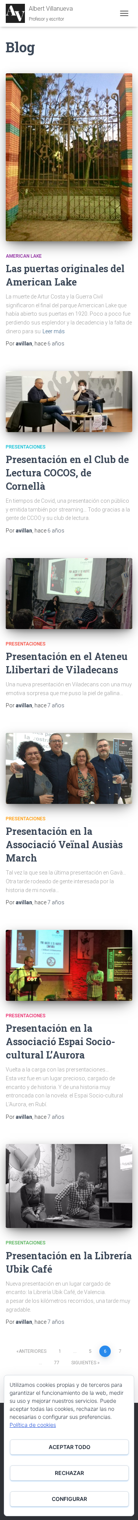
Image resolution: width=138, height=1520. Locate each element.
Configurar (69, 1499)
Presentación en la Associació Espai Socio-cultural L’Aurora (60, 1041)
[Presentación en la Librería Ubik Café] (69, 1186)
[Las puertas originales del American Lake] (69, 157)
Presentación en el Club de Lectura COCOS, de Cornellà (67, 472)
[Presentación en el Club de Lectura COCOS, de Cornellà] (69, 401)
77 (56, 1362)
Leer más (54, 331)
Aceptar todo (69, 1447)
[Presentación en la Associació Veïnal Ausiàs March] (69, 768)
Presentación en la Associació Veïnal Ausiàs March (64, 844)
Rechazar (69, 1473)
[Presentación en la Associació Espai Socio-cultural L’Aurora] (69, 965)
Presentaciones (26, 447)
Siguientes (83, 1362)
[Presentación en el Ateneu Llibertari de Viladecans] (69, 593)
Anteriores (32, 1351)
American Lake (24, 256)
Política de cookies (33, 1425)
